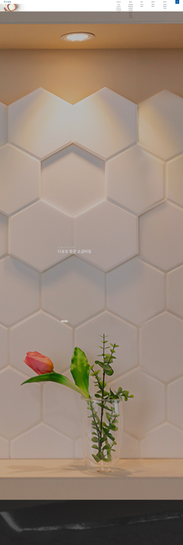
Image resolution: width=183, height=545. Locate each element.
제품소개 (130, 1)
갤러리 (142, 1)
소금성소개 (118, 1)
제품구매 (152, 1)
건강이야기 (165, 1)
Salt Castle (7, 2)
